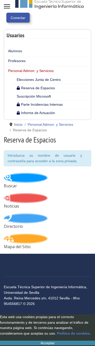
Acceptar (48, 343)
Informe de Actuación (38, 113)
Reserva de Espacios (38, 88)
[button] (84, 51)
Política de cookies (73, 333)
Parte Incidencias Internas (42, 104)
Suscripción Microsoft (34, 96)
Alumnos (15, 51)
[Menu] (7, 6)
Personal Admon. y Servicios (31, 71)
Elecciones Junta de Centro (39, 80)
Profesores (17, 61)
